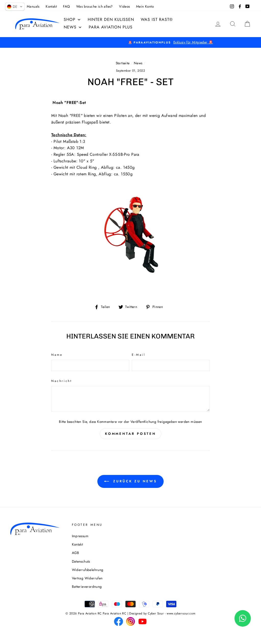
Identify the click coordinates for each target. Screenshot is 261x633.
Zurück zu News (134, 481)
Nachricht (61, 381)
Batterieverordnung (87, 586)
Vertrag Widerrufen (87, 578)
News (138, 63)
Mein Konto (145, 6)
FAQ (66, 6)
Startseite (123, 63)
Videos (124, 6)
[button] (15, 7)
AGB (75, 552)
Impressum (80, 535)
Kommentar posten (130, 433)
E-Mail (139, 354)
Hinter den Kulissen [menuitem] (111, 19)
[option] (130, 42)
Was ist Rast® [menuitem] (157, 19)
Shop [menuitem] (69, 19)
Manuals (33, 6)
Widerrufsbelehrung (87, 569)
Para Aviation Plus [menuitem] (111, 27)
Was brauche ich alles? (94, 6)
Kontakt (51, 6)
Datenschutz (81, 561)
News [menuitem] (70, 27)
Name (56, 354)
